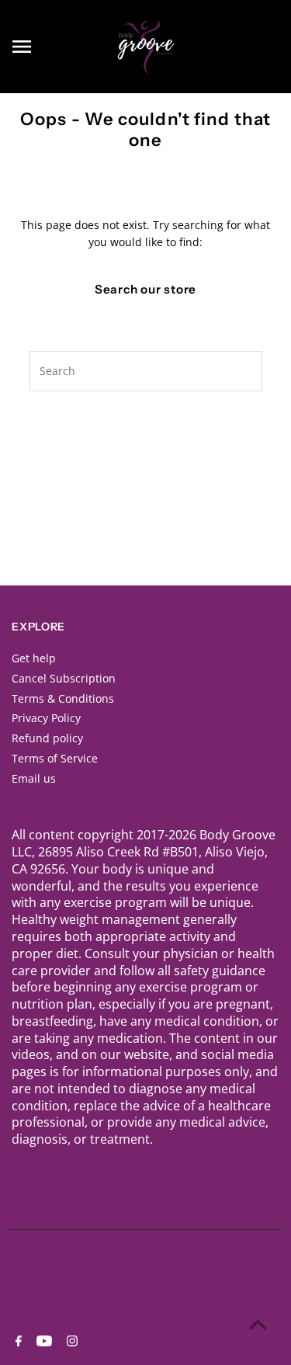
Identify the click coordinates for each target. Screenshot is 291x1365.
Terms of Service (55, 758)
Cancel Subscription (64, 678)
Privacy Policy (46, 717)
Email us (34, 778)
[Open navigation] (54, 46)
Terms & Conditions (63, 698)
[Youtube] (42, 1341)
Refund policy (47, 738)
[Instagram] (70, 1341)
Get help (34, 658)
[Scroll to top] (258, 1324)
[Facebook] (17, 1341)
